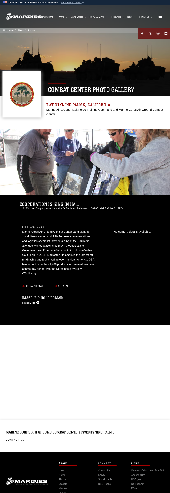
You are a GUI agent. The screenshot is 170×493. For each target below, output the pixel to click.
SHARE (63, 286)
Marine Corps (27, 481)
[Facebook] (142, 33)
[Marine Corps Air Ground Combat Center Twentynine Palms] (24, 16)
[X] (150, 33)
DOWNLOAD (35, 286)
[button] (73, 2)
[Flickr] (166, 33)
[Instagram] (158, 33)
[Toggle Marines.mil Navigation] (160, 16)
